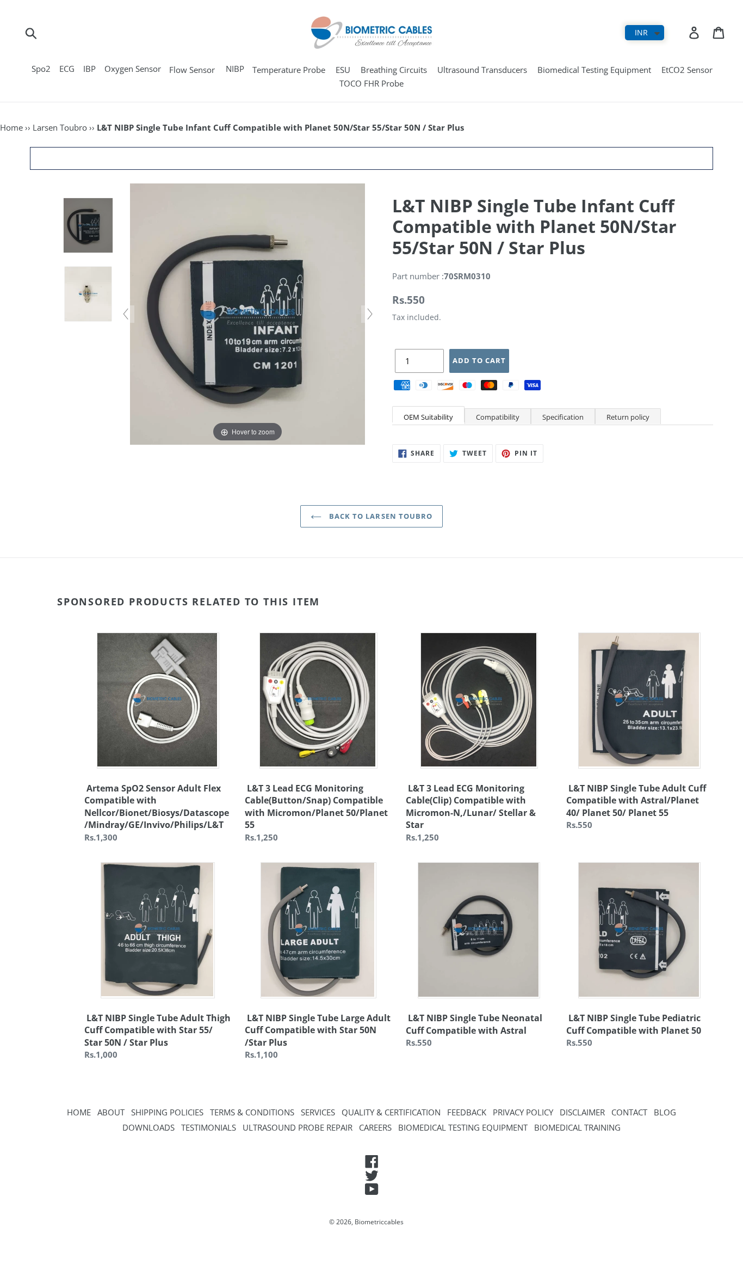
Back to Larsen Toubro (379, 516)
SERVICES (318, 1112)
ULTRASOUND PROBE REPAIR (297, 1127)
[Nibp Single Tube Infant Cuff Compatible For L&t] (88, 225)
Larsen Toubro (60, 127)
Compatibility (497, 417)
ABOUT (111, 1112)
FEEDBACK (466, 1112)
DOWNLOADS (148, 1127)
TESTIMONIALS (208, 1127)
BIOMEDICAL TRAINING (577, 1127)
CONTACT (629, 1112)
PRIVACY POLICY (523, 1112)
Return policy (627, 417)
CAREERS (375, 1127)
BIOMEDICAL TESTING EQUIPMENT (463, 1127)
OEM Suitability (428, 417)
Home (11, 127)
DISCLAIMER (582, 1112)
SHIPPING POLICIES (167, 1112)
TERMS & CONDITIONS (252, 1112)
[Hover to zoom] (247, 313)
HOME (79, 1112)
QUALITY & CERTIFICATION (391, 1112)
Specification (563, 417)
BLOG (665, 1112)
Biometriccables (379, 1221)
